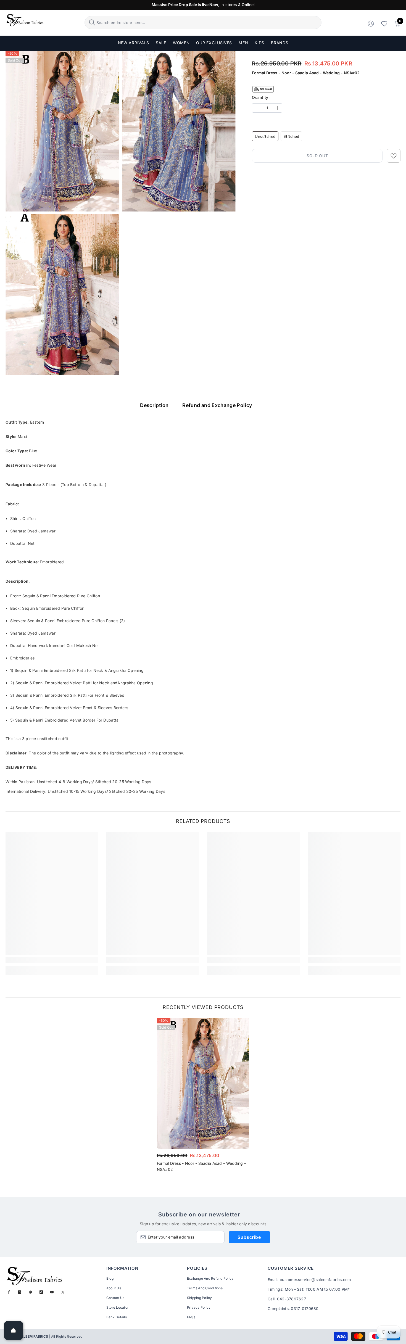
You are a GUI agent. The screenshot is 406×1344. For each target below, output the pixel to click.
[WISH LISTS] (384, 23)
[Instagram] (19, 1292)
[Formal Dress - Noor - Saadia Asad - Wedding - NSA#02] (203, 1083)
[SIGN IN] (371, 23)
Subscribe (249, 1237)
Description (154, 405)
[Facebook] (9, 1292)
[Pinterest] (30, 1292)
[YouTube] (52, 1292)
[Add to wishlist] (393, 156)
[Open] (13, 1330)
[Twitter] (62, 1292)
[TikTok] (41, 1292)
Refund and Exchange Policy (217, 405)
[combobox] (208, 22)
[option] (203, 1097)
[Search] (203, 22)
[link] (52, 960)
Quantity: (261, 97)
